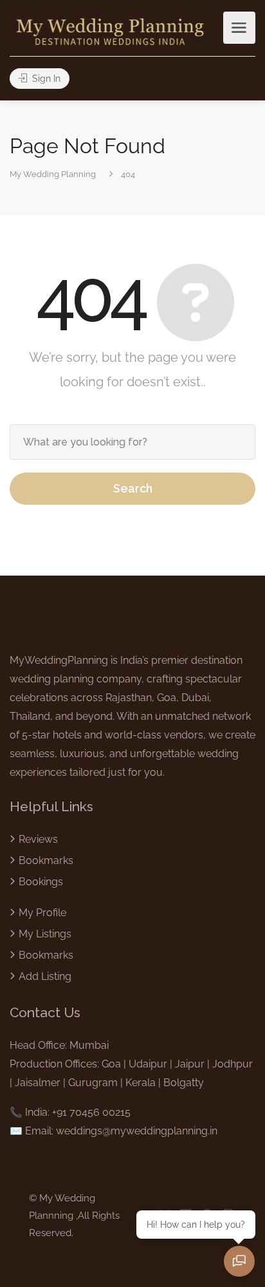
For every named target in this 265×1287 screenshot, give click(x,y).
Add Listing (45, 976)
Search (132, 488)
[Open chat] (239, 1261)
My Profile (42, 913)
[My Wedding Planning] (110, 30)
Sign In (45, 78)
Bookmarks (46, 860)
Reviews (38, 839)
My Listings (45, 934)
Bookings (41, 882)
